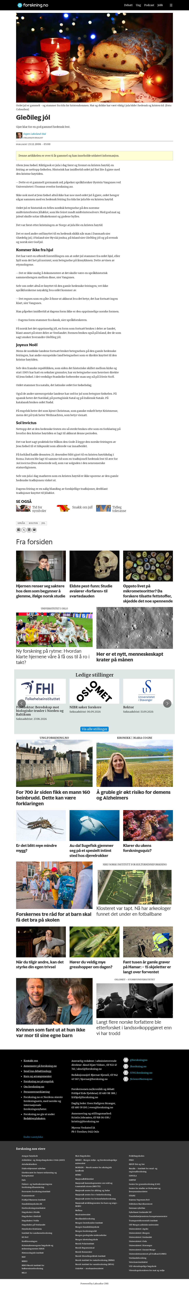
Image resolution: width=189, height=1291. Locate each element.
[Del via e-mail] (34, 530)
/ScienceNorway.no (141, 1079)
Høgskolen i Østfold (31, 1216)
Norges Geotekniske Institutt (89, 1223)
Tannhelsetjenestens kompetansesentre (148, 1216)
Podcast (149, 5)
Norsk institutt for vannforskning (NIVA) (94, 1264)
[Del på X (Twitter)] (23, 530)
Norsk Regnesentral (84, 1248)
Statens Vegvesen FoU (139, 1200)
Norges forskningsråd (86, 1231)
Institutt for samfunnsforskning (37, 1233)
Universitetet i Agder (138, 1229)
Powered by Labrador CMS (94, 1283)
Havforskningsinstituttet (33, 1208)
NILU (24, 1273)
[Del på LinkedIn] (28, 530)
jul (43, 523)
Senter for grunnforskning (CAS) (144, 1184)
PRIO (131, 1160)
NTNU (78, 1175)
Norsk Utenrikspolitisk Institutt (90, 1256)
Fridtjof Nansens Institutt (34, 1200)
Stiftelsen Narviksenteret (141, 1204)
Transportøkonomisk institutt (143, 1220)
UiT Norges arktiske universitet (144, 1225)
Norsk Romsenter (83, 1252)
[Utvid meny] (171, 5)
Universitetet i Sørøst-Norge (142, 1249)
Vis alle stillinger (94, 729)
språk (21, 523)
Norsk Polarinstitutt (84, 1243)
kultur (33, 523)
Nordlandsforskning (85, 1218)
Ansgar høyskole (30, 1156)
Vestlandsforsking (137, 1258)
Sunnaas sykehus (137, 1208)
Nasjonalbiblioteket (84, 1179)
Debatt (128, 5)
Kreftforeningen (29, 1241)
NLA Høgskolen (82, 1156)
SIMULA (133, 1175)
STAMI (132, 1195)
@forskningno (138, 1060)
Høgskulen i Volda (30, 1220)
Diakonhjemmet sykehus (33, 1168)
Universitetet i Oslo (138, 1241)
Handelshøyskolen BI (32, 1204)
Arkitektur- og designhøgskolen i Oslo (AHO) (43, 1160)
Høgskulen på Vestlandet (33, 1225)
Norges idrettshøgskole (86, 1239)
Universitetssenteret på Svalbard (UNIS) (147, 1254)
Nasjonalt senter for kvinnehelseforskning (95, 1199)
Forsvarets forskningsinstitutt (36, 1191)
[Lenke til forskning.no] (67, 4)
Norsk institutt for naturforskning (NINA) (95, 1260)
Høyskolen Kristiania (32, 1229)
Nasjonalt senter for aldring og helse (92, 1190)
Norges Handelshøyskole (87, 1227)
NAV (24, 1257)
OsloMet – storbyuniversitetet (89, 1268)
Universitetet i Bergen (139, 1233)
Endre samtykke (33, 1136)
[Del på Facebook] (18, 530)
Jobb (160, 5)
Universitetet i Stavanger (140, 1245)
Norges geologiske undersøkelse (90, 1235)
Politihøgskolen (136, 1156)
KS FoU (25, 1237)
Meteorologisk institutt (33, 1253)
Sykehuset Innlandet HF (140, 1212)
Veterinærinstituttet (138, 1262)
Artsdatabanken (29, 1164)
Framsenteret (28, 1195)
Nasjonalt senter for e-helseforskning (93, 1194)
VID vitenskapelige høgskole (142, 1266)
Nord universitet (83, 1214)
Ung (138, 5)
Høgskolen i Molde (31, 1212)
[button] (22, 703)
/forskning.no (138, 1066)
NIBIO (24, 1261)
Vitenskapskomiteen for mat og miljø (146, 1270)
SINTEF (132, 1180)
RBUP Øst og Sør (137, 1164)
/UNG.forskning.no (141, 1072)
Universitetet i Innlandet (140, 1237)
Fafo (24, 1180)
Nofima (78, 1210)
